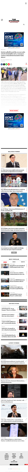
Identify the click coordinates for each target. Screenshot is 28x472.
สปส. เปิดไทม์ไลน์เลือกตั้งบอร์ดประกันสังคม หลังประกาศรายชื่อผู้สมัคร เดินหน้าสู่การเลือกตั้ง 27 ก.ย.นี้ (9, 335)
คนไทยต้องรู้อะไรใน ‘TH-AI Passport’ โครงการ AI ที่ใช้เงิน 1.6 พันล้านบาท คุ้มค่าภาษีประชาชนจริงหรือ (9, 309)
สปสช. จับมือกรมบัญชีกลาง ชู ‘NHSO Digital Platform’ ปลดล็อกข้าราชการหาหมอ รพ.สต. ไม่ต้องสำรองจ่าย (12, 440)
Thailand (3, 188)
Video (14, 455)
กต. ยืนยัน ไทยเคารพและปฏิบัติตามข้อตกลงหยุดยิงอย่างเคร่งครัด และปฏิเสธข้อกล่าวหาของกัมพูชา (12, 170)
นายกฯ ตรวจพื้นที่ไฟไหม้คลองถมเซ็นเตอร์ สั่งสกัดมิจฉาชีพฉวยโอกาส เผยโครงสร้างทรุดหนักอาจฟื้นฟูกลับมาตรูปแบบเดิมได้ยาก (17, 280)
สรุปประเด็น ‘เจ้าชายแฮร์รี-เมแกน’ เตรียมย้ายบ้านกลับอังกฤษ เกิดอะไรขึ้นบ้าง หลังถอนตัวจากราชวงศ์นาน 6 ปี (9, 329)
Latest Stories (14, 343)
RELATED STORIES (14, 151)
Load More (14, 444)
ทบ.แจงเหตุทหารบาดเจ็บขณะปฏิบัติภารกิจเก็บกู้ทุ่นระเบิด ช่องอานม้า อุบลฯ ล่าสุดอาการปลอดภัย (12, 248)
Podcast (7, 455)
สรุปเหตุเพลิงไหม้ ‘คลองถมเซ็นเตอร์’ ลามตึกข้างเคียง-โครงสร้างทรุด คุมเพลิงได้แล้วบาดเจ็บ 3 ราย (16, 294)
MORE (14, 252)
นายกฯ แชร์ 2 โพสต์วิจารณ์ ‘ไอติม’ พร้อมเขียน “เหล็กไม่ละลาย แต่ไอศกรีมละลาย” (12, 401)
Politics (3, 49)
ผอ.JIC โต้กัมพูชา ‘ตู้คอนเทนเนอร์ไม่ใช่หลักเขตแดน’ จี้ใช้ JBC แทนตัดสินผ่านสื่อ (13, 209)
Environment (13, 285)
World (2, 168)
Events (21, 456)
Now (21, 455)
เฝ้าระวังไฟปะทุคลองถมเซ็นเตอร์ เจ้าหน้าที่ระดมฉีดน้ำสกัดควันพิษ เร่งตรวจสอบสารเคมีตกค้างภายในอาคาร (13, 362)
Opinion (7, 456)
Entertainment (5, 379)
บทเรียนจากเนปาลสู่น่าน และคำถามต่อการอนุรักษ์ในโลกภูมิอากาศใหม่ (16, 287)
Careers (14, 456)
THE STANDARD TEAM (7, 60)
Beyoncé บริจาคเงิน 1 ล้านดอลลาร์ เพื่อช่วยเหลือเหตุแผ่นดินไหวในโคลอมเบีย (12, 381)
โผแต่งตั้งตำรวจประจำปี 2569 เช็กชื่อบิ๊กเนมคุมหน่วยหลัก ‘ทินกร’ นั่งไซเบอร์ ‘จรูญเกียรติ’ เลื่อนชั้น (17, 266)
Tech (9, 307)
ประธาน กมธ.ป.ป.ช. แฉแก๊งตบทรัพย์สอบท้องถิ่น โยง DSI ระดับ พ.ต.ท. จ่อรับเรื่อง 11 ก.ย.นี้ (17, 273)
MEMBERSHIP (14, 464)
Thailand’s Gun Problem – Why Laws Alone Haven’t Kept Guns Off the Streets (8, 315)
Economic (4, 307)
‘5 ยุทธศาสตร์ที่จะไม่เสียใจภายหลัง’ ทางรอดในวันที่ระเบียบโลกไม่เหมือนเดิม (9, 322)
